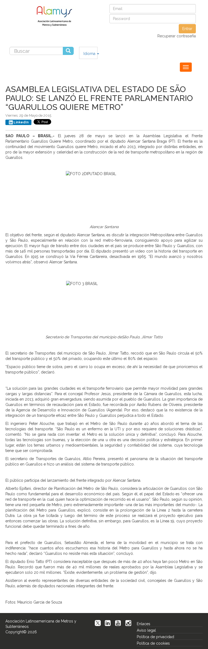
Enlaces (143, 624)
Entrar (187, 29)
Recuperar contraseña (176, 36)
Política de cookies (153, 643)
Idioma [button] (89, 53)
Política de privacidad (155, 637)
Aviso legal (146, 630)
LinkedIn (21, 122)
